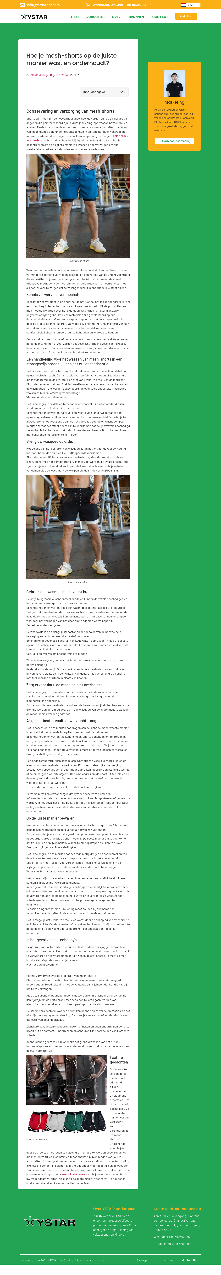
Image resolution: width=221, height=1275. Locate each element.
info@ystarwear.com (43, 5)
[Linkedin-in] (188, 1260)
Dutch (190, 5)
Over (116, 17)
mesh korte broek (73, 1174)
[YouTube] (194, 1260)
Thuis (75, 17)
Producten (94, 17)
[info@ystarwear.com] (22, 5)
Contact (160, 17)
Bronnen (136, 17)
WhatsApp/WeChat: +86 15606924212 (122, 5)
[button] (122, 92)
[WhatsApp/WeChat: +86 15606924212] (87, 5)
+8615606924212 (180, 1237)
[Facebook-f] (183, 1260)
